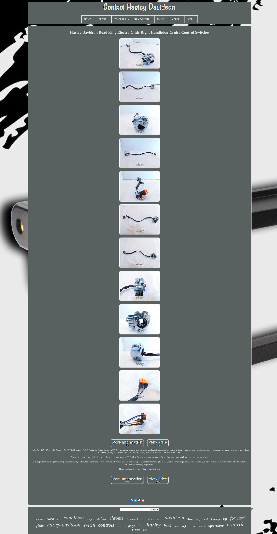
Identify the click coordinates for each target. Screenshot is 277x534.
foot (58, 520)
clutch (151, 519)
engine (91, 519)
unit (205, 519)
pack (145, 530)
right (184, 526)
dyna (190, 519)
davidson (174, 518)
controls (106, 525)
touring (215, 519)
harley (154, 525)
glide (40, 525)
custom (39, 519)
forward (237, 518)
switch (89, 525)
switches (121, 526)
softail (101, 519)
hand (167, 526)
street (176, 526)
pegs (131, 526)
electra (202, 526)
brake (159, 520)
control (235, 524)
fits (140, 525)
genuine (136, 529)
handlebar (73, 518)
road (193, 526)
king (198, 519)
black (50, 519)
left (225, 519)
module (132, 519)
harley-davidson (63, 525)
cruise (143, 520)
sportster (216, 525)
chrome (116, 518)
